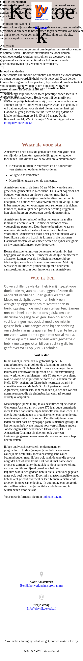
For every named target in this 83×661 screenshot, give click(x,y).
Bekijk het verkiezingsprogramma (41, 585)
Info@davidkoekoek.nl (41, 608)
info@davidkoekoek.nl (18, 122)
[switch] (2, 42)
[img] (41, 12)
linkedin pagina (52, 496)
